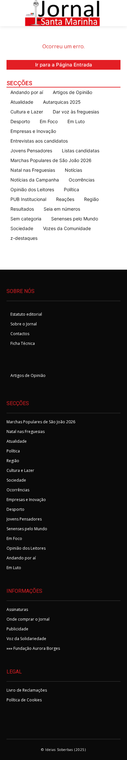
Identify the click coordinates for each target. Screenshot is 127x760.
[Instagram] (29, 361)
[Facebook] (14, 361)
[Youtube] (45, 361)
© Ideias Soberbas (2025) (63, 749)
